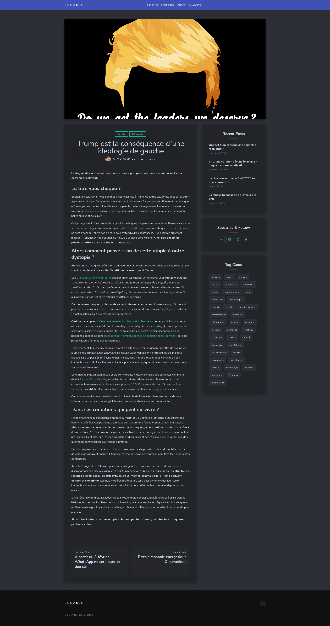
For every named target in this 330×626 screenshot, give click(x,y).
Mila (103, 379)
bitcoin (215, 284)
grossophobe (112, 336)
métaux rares (218, 322)
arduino (243, 277)
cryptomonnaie (231, 292)
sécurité (215, 367)
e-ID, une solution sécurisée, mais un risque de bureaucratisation (233, 163)
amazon (216, 277)
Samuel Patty (88, 379)
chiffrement (248, 284)
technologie (232, 367)
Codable (74, 5)
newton (234, 322)
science (231, 337)
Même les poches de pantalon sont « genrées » (149, 336)
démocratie (138, 134)
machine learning (247, 307)
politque (216, 329)
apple (229, 277)
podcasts (167, 5)
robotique (217, 337)
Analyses (195, 5)
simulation (217, 345)
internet (215, 307)
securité (246, 337)
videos (181, 5)
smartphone (235, 345)
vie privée (249, 367)
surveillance (236, 360)
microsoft (237, 314)
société (121, 134)
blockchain (231, 284)
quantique (232, 329)
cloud (215, 292)
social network (219, 352)
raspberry (248, 329)
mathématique (219, 314)
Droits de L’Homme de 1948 (93, 278)
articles (152, 5)
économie (233, 375)
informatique (236, 299)
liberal (229, 307)
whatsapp (217, 375)
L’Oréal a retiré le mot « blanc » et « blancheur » (125, 321)
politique (249, 322)
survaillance (218, 360)
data (248, 292)
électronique (218, 382)
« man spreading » (153, 326)
